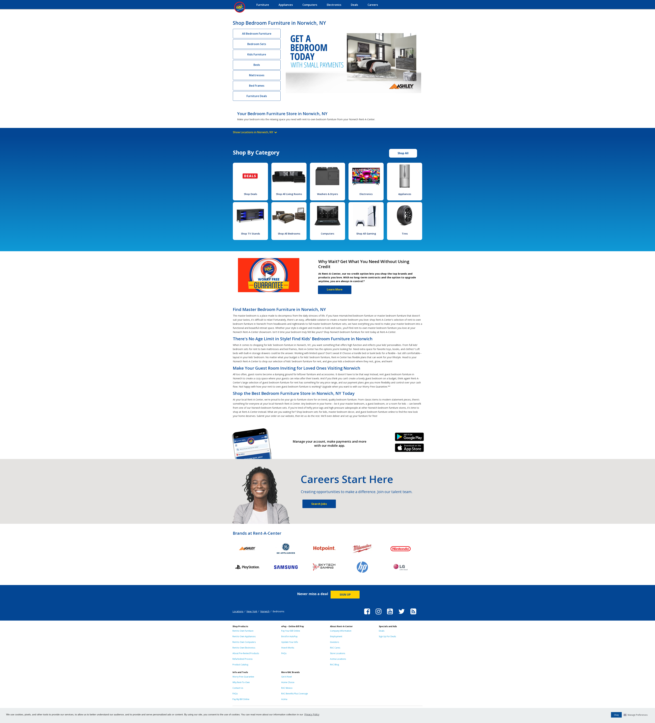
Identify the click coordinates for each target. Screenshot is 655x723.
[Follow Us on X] (401, 615)
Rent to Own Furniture (242, 630)
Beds (256, 65)
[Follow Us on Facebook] (367, 615)
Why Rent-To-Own (241, 682)
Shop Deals (250, 194)
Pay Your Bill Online (290, 630)
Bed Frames (256, 85)
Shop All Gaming (366, 233)
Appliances (404, 194)
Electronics (366, 194)
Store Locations (337, 653)
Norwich (265, 611)
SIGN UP (345, 594)
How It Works (287, 647)
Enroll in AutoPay (289, 636)
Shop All (403, 153)
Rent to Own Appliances (244, 636)
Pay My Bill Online (240, 699)
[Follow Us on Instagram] (378, 615)
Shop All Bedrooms (289, 233)
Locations (237, 611)
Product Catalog (240, 664)
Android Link (409, 438)
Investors (334, 642)
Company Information (340, 630)
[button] (635, 715)
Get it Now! (286, 676)
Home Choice (287, 682)
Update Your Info (289, 642)
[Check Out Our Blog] (413, 615)
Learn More (335, 289)
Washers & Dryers (327, 194)
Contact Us (237, 688)
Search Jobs (319, 504)
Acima (284, 699)
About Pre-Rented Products (245, 653)
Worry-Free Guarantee (243, 676)
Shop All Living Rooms (289, 194)
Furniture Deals (256, 96)
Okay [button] (616, 714)
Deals (381, 630)
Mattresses (256, 75)
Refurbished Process (242, 659)
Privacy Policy (311, 714)
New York (251, 611)
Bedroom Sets (256, 44)
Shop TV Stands (250, 233)
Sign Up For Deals (387, 636)
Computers (327, 233)
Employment (336, 636)
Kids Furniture (256, 54)
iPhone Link (409, 449)
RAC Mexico (287, 688)
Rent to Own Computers (244, 642)
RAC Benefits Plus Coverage (294, 693)
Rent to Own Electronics (243, 647)
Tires (405, 233)
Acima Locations (338, 659)
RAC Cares (335, 647)
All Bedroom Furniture (256, 33)
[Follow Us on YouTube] (389, 615)
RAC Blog (334, 664)
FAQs (283, 653)
